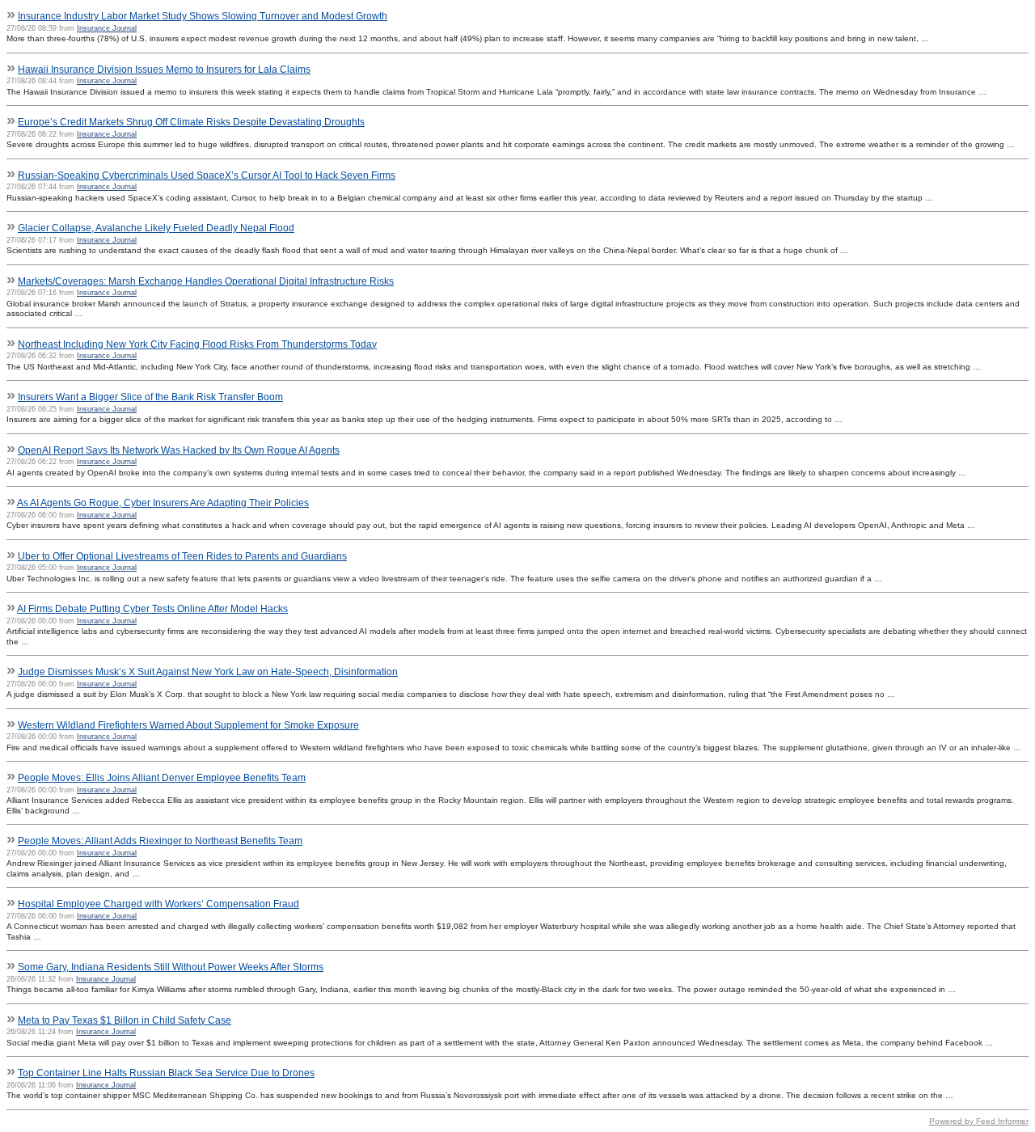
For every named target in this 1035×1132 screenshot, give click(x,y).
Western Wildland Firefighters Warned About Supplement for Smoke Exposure (188, 725)
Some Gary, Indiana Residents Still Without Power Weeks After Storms (170, 967)
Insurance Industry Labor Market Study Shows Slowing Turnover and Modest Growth (202, 16)
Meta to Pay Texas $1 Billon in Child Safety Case (124, 1020)
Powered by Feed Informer (979, 1121)
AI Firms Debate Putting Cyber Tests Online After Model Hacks (152, 609)
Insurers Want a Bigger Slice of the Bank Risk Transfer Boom (150, 397)
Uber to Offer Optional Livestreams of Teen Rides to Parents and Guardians (182, 556)
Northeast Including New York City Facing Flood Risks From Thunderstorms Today (197, 344)
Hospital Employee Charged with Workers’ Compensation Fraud (158, 904)
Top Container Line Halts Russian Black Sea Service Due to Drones (166, 1073)
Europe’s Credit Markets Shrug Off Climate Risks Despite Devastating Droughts (191, 122)
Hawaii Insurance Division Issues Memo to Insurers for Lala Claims (164, 69)
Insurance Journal (107, 28)
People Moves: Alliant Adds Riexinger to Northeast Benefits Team (160, 841)
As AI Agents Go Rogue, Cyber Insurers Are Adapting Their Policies (163, 503)
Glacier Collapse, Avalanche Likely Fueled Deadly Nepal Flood (156, 228)
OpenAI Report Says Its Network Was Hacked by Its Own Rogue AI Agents (179, 450)
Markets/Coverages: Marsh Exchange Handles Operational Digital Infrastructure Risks (206, 281)
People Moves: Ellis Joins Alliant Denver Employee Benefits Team (162, 778)
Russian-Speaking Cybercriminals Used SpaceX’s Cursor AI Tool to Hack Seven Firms (206, 175)
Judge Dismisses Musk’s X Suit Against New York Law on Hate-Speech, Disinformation (208, 672)
